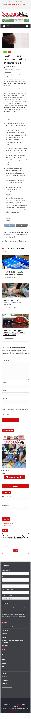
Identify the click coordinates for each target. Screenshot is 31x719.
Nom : (4, 577)
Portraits (4, 683)
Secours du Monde (7, 687)
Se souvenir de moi (8, 515)
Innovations (5, 673)
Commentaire (6, 360)
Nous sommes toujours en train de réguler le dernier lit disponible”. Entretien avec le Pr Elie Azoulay (16, 234)
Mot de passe (5, 505)
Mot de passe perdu (7, 523)
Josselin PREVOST (9, 69)
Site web (4, 398)
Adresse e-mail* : (7, 570)
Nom (4, 383)
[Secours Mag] (4, 26)
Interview (4, 676)
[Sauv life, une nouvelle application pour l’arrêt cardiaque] (15, 284)
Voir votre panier (6, 525)
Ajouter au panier (14, 477)
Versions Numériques (8, 650)
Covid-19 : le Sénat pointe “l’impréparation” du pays (13, 273)
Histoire (4, 666)
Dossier (4, 663)
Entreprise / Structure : (8, 589)
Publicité (4, 633)
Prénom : (4, 583)
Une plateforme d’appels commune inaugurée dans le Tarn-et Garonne (14, 332)
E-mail (4, 390)
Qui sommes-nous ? (7, 627)
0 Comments (8, 72)
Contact (4, 637)
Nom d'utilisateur (6, 496)
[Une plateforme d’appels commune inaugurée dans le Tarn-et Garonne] (15, 315)
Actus (5, 52)
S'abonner (15, 486)
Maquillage (5, 680)
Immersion (5, 670)
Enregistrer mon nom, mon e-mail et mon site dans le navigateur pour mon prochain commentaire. (15, 412)
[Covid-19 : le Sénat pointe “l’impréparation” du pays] (15, 256)
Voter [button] (15, 550)
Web (9, 52)
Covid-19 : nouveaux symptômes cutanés (14, 242)
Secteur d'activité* (7, 595)
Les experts (5, 630)
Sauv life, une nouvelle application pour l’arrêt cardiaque (12, 302)
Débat (3, 659)
